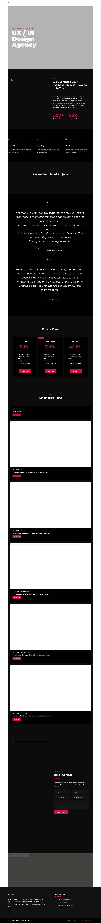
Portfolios (76, 3)
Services (66, 3)
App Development (72, 146)
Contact (87, 3)
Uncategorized (24, 408)
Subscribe (25, 371)
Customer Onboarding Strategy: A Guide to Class (30, 472)
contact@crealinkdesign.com (65, 905)
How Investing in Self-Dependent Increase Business (31, 533)
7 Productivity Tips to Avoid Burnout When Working (31, 594)
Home (50, 3)
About (58, 3)
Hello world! (17, 411)
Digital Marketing (25, 591)
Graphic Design (25, 713)
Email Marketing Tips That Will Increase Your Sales (31, 655)
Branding (40, 146)
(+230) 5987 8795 (62, 902)
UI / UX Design (14, 146)
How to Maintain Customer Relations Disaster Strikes (32, 716)
